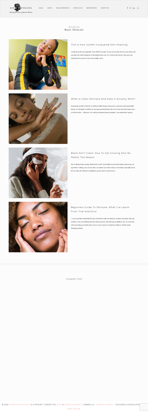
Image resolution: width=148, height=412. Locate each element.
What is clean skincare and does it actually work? (103, 99)
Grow (49, 8)
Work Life (78, 8)
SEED (59, 405)
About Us (105, 8)
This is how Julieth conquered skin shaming (99, 44)
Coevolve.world (73, 405)
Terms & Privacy (104, 405)
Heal (41, 8)
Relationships (63, 8)
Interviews (92, 8)
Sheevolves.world (19, 405)
